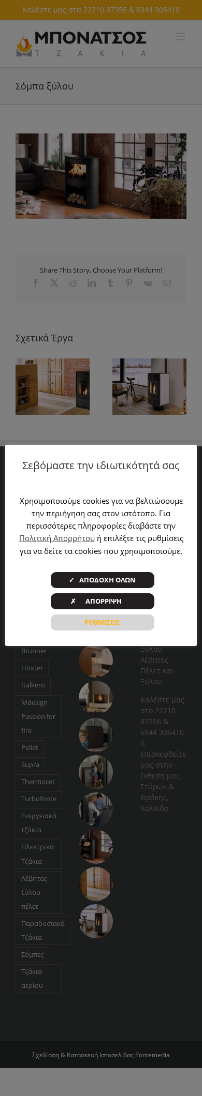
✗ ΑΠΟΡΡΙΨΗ (102, 601)
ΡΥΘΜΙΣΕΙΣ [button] (102, 622)
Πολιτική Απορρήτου (57, 538)
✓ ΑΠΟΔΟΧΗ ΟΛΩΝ (102, 579)
